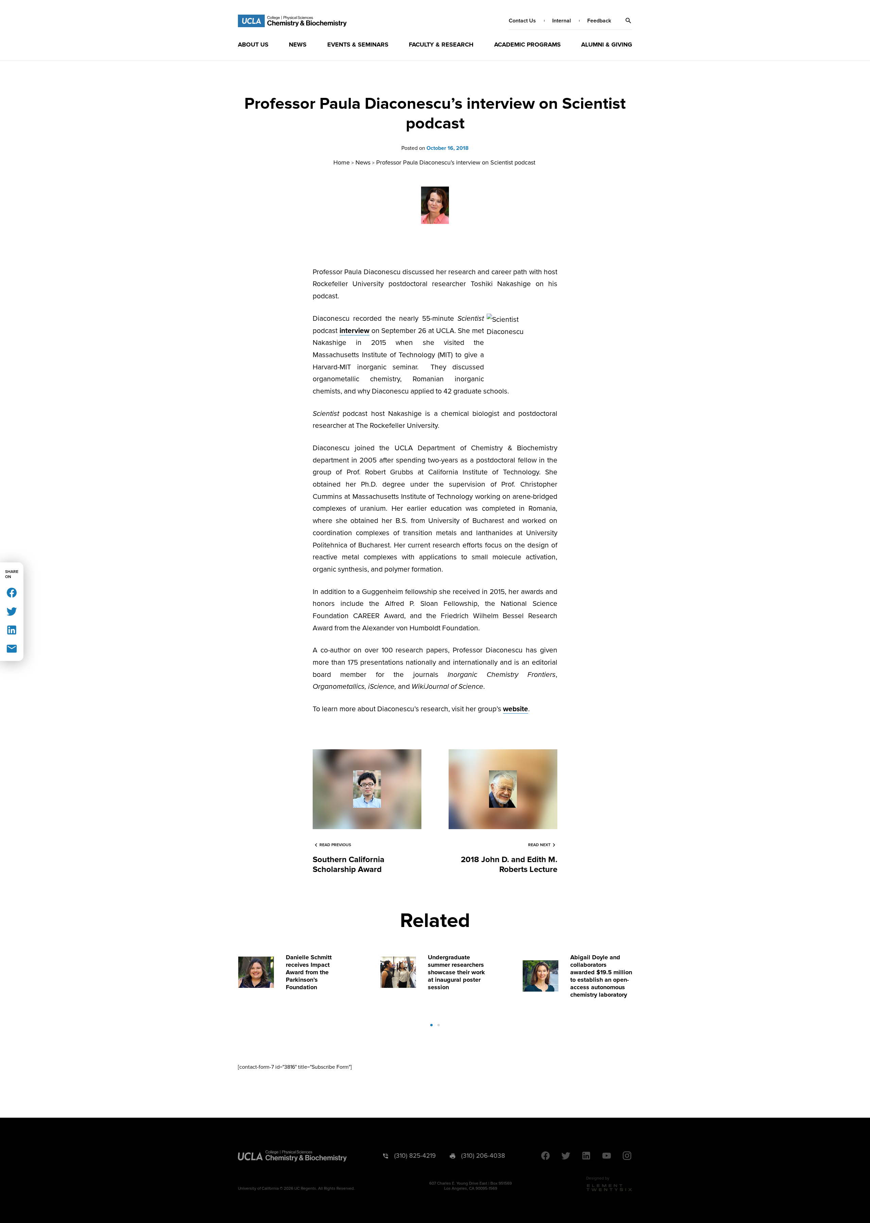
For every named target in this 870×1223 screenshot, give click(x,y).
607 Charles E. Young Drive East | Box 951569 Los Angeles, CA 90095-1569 (470, 1186)
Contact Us (522, 20)
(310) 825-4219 (415, 1156)
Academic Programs (527, 44)
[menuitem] (253, 44)
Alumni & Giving (606, 44)
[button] (628, 21)
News (298, 44)
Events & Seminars (357, 44)
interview (354, 331)
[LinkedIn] (12, 629)
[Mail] (12, 648)
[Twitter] (12, 611)
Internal (561, 20)
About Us (253, 44)
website (515, 709)
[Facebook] (12, 592)
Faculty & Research (441, 44)
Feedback (599, 20)
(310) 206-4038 (483, 1156)
